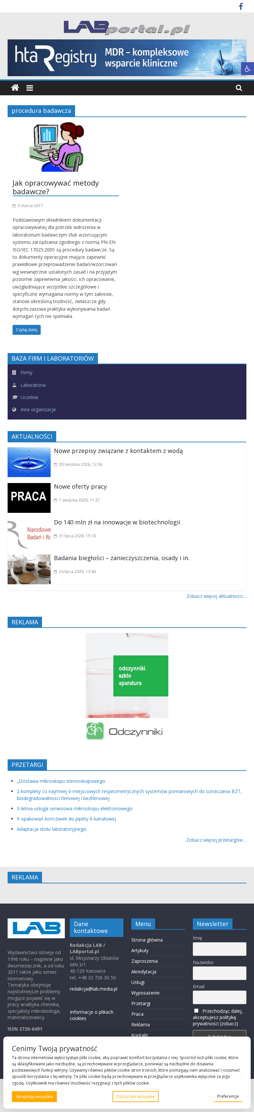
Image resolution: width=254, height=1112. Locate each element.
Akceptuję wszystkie (34, 1096)
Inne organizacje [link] (37, 409)
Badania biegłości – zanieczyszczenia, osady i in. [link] (122, 558)
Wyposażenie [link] (145, 993)
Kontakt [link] (139, 1035)
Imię (197, 938)
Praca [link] (137, 1014)
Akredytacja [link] (143, 971)
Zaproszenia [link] (144, 961)
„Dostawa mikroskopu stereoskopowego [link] (61, 781)
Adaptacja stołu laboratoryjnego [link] (51, 829)
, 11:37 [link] (79, 500)
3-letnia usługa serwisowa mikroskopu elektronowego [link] (75, 808)
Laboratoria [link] (32, 385)
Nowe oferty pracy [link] (80, 486)
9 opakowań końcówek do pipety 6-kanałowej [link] (66, 819)
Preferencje (228, 1096)
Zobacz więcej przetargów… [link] (216, 840)
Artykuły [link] (139, 950)
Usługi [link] (138, 982)
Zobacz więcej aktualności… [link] (216, 596)
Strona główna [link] (147, 940)
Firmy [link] (25, 372)
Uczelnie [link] (28, 397)
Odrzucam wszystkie (135, 1096)
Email (198, 986)
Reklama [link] (140, 1024)
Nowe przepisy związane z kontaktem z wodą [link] (118, 451)
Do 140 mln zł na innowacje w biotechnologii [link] (117, 522)
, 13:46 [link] (77, 571)
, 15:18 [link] (77, 536)
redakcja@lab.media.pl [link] (93, 989)
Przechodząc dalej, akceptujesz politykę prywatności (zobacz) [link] (218, 1017)
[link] (247, 68)
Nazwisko (203, 962)
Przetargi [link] (140, 1003)
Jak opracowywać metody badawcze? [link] (56, 187)
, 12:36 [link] (80, 464)
